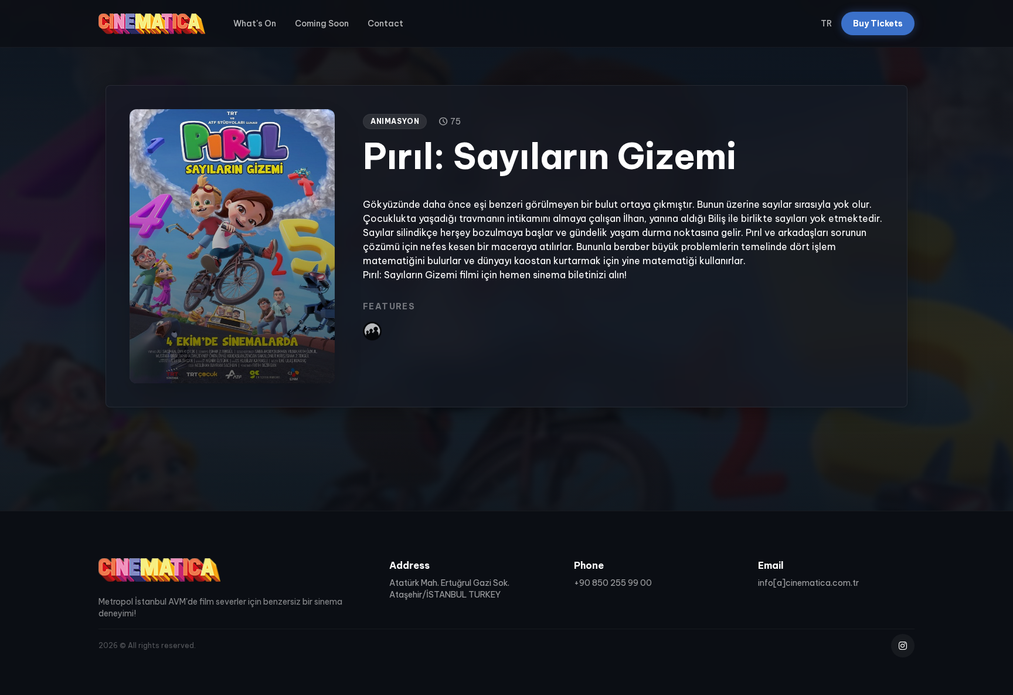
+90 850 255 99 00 (613, 583)
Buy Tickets (878, 23)
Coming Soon (322, 23)
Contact (385, 23)
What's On (254, 23)
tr (826, 23)
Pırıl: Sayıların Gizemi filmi (421, 275)
